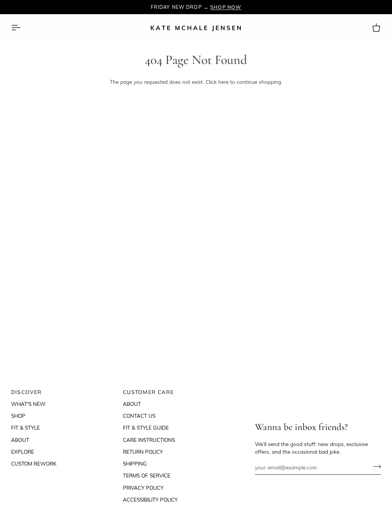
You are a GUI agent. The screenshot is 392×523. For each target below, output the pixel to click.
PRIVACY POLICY (143, 487)
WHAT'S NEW (28, 403)
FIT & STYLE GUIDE (146, 427)
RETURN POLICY (143, 451)
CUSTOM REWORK (34, 463)
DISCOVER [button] (26, 392)
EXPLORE (22, 451)
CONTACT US (139, 415)
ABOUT (20, 439)
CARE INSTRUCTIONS (149, 439)
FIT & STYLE (25, 427)
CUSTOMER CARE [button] (148, 392)
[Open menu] (22, 27)
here (223, 81)
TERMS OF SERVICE (146, 475)
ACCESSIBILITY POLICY (150, 499)
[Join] (374, 466)
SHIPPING (135, 463)
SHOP (18, 415)
